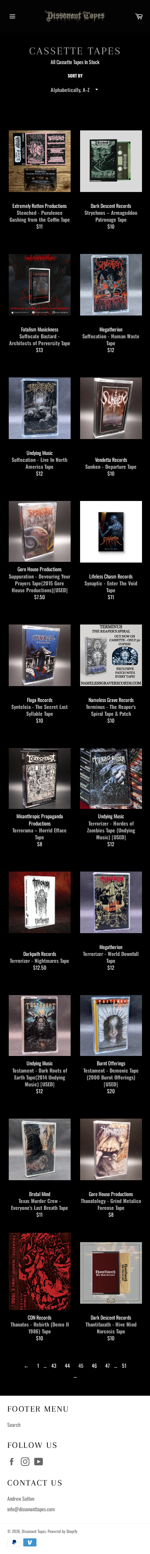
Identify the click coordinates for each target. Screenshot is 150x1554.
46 (94, 1365)
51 (124, 1365)
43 (53, 1365)
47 (107, 1365)
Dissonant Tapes (34, 1531)
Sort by (75, 76)
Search (13, 1424)
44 (67, 1365)
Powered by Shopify (62, 1531)
